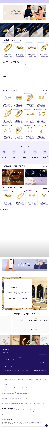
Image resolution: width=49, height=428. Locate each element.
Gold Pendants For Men (23, 398)
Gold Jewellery (4, 380)
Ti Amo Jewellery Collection (16, 423)
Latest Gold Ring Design (32, 385)
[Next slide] (44, 13)
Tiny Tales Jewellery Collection (6, 423)
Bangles (23, 379)
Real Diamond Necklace (19, 392)
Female (5, 359)
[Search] (44, 1)
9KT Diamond (20, 393)
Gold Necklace (12, 387)
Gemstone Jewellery (17, 380)
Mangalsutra (16, 379)
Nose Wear (31, 379)
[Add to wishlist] (12, 43)
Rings (2, 379)
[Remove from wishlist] (45, 110)
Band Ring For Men (11, 398)
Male (10, 359)
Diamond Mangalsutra (11, 392)
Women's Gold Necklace (6, 404)
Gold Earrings (39, 385)
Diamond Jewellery (10, 380)
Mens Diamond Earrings (43, 392)
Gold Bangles (26, 387)
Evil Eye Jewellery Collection (37, 422)
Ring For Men (17, 398)
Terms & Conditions (42, 370)
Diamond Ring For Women (35, 392)
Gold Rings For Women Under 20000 (12, 385)
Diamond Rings (14, 393)
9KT (40, 379)
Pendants (27, 379)
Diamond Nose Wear (26, 393)
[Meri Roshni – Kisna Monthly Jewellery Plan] (24, 273)
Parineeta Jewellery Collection (27, 422)
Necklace (37, 379)
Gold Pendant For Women (23, 403)
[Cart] (47, 1)
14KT (43, 379)
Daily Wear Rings (6, 379)
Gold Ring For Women (5, 387)
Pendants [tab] (44, 39)
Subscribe (20, 357)
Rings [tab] (35, 39)
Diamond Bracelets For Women (7, 393)
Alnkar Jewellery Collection (6, 425)
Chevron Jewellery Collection (36, 423)
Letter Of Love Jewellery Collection (17, 422)
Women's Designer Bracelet (41, 403)
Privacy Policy (35, 370)
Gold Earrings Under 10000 (27, 409)
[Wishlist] (46, 1)
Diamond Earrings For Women (13, 403)
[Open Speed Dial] (46, 425)
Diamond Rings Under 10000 (6, 409)
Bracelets (19, 379)
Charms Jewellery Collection (6, 422)
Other (15, 359)
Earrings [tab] (39, 39)
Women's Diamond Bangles (32, 403)
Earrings (11, 379)
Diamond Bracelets (27, 392)
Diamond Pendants (4, 392)
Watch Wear (23, 380)
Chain (34, 379)
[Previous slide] (5, 13)
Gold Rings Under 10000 (36, 409)
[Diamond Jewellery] (24, 233)
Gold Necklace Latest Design (23, 385)
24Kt (45, 379)
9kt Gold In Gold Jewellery (19, 387)
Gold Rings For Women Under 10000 (16, 409)
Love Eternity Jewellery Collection (26, 423)
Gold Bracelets (4, 385)
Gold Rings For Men (5, 398)
